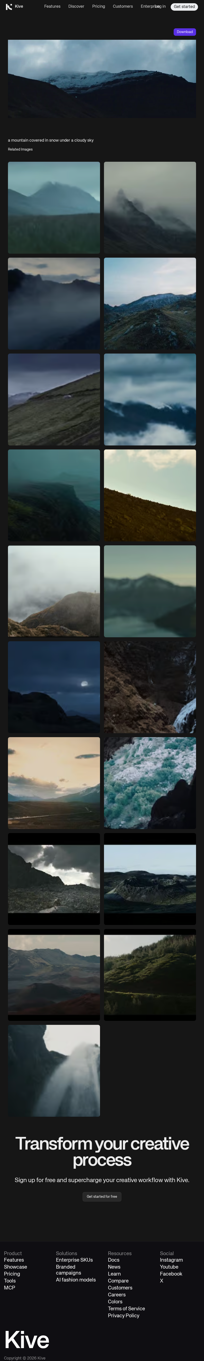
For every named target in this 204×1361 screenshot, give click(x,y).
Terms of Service (126, 1309)
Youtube (169, 1267)
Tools (10, 1281)
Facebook (171, 1274)
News (114, 1267)
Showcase (15, 1267)
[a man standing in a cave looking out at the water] (150, 783)
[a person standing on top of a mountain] (150, 304)
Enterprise (150, 7)
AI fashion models (76, 1280)
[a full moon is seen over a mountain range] (54, 687)
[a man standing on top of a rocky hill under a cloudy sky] (54, 879)
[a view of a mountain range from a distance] (54, 975)
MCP (9, 1288)
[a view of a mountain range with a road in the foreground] (54, 783)
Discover (76, 7)
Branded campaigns (68, 1270)
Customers (123, 7)
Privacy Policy (123, 1316)
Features (52, 7)
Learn (114, 1274)
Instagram (171, 1260)
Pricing (98, 7)
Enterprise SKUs (74, 1260)
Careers (117, 1295)
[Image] (54, 208)
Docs (113, 1260)
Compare (118, 1281)
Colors (115, 1302)
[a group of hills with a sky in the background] (150, 879)
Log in (160, 7)
